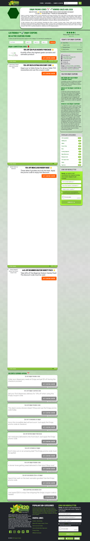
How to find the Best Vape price (39, 528)
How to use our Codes (37, 525)
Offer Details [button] (13, 61)
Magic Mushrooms (71, 154)
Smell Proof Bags (42, 511)
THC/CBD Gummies (37, 513)
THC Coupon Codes (71, 159)
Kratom (55, 368)
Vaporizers (71, 165)
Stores (42, 3)
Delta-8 (55, 163)
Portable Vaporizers (46, 508)
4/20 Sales (54, 513)
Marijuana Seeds (71, 157)
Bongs (50, 510)
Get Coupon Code (48, 58)
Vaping (71, 162)
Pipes (53, 511)
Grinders (49, 511)
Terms (69, 192)
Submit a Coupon (58, 3)
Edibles (55, 265)
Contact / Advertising (37, 521)
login (70, 36)
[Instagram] (14, 532)
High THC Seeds (47, 509)
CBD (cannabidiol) (71, 138)
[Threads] (27, 532)
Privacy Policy (35, 530)
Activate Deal (49, 497)
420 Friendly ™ (36, 514)
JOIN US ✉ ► (71, 202)
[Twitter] (23, 532)
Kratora (77, 68)
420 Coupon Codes (16, 538)
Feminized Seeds (36, 508)
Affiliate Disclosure (36, 532)
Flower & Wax (54, 387)
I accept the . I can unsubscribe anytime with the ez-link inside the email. (71, 193)
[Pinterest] (19, 532)
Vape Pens (46, 510)
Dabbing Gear (71, 140)
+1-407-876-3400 (67, 58)
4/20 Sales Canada (46, 513)
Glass (71, 148)
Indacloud (69, 68)
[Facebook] (10, 532)
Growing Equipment (71, 151)
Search (52, 42)
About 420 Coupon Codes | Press (40, 523)
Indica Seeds (39, 509)
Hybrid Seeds (39, 510)
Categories (48, 3)
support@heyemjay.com (69, 57)
